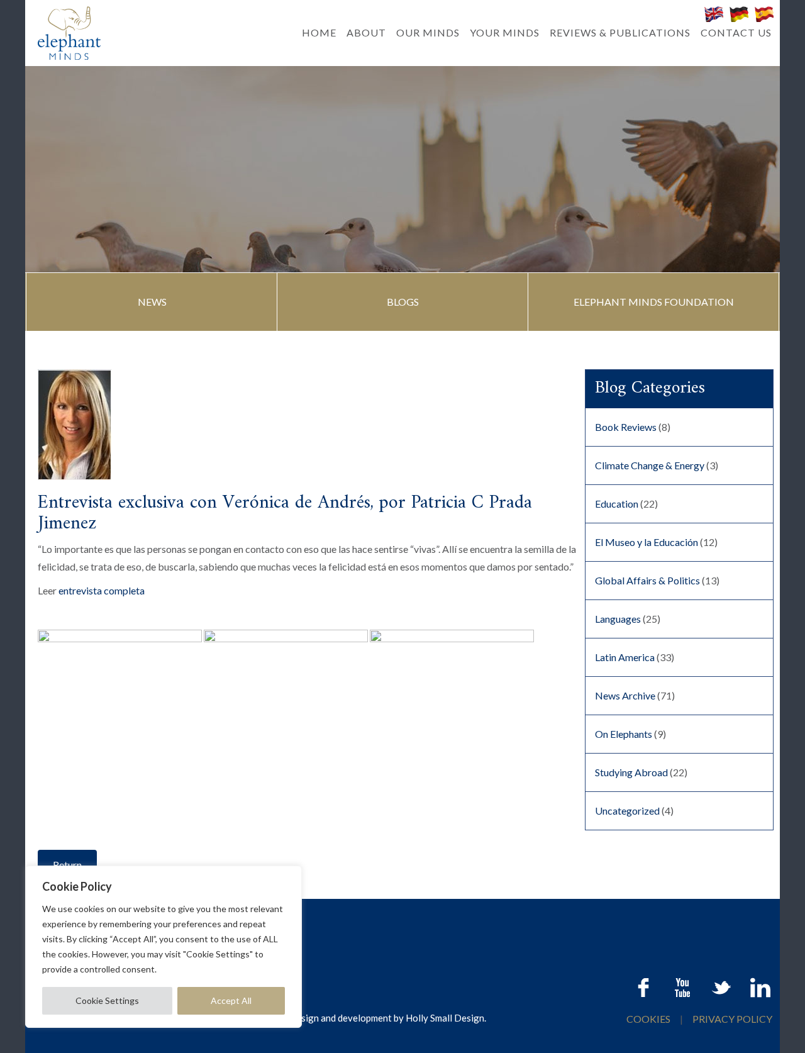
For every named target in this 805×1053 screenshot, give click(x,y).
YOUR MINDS (505, 32)
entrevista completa (101, 590)
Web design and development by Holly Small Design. (378, 1017)
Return (67, 865)
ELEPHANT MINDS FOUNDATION (654, 302)
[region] (163, 947)
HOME (319, 32)
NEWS (152, 302)
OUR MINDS (428, 32)
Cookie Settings (107, 1000)
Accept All (231, 1000)
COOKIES (649, 1019)
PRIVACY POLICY (732, 1019)
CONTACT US (736, 32)
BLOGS (403, 302)
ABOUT (366, 32)
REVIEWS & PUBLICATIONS (620, 32)
